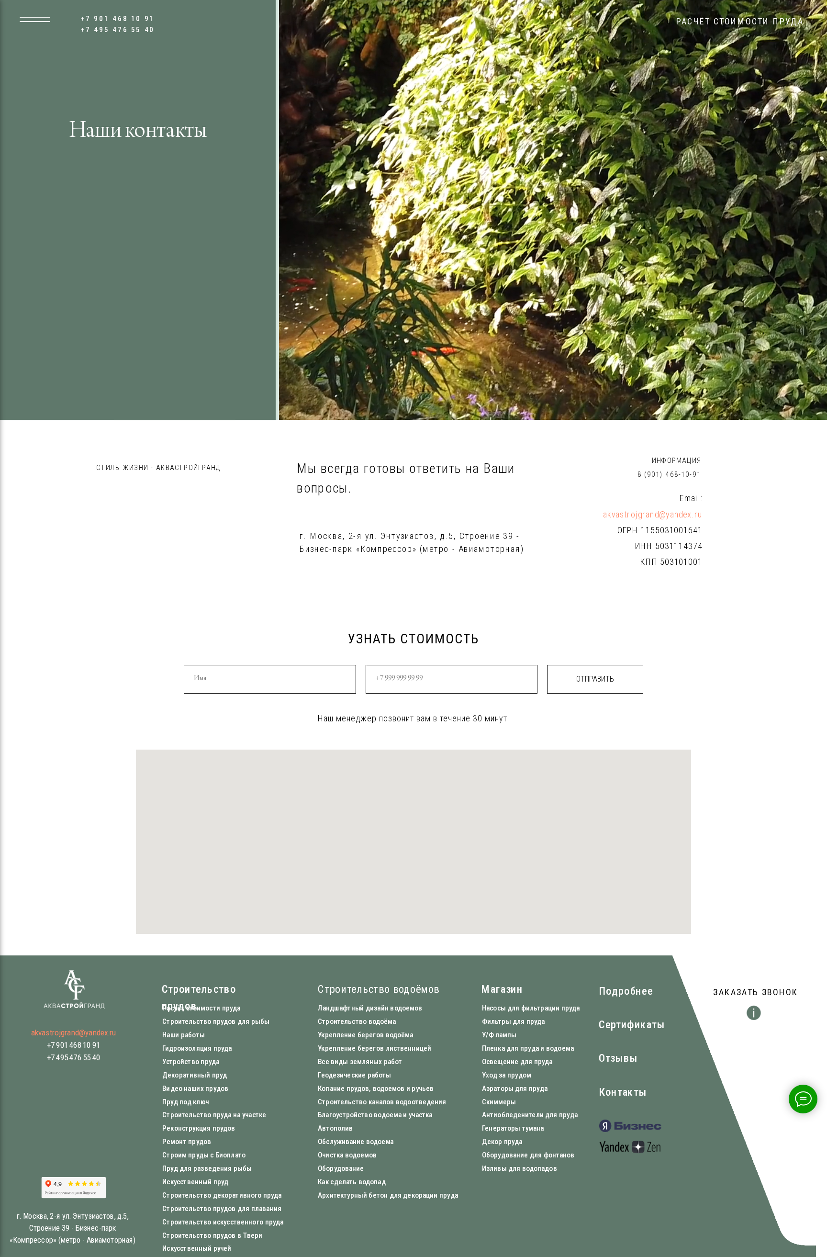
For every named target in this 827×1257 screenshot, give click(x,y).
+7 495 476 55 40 (118, 29)
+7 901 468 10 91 (118, 18)
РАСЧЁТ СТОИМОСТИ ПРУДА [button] (740, 21)
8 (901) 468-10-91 (669, 474)
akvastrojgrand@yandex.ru (653, 514)
